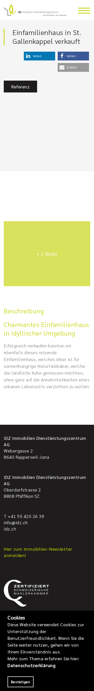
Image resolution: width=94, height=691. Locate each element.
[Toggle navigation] (84, 11)
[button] (39, 56)
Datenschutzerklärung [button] (32, 665)
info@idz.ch (16, 522)
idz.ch (10, 529)
